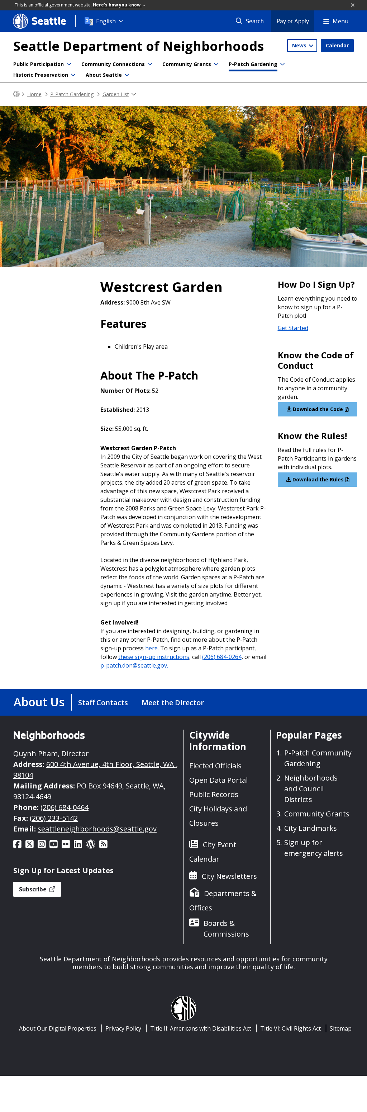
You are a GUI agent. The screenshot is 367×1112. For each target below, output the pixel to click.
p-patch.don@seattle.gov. (134, 665)
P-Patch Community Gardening (318, 758)
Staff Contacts (103, 702)
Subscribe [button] (33, 889)
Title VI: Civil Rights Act (290, 1028)
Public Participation (38, 64)
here (151, 648)
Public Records (213, 794)
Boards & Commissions (226, 928)
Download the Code (317, 409)
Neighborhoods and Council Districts (311, 788)
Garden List (116, 93)
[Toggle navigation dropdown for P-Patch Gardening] (282, 64)
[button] (353, 5)
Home (34, 93)
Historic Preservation (40, 74)
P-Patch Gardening (253, 64)
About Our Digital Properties (57, 1028)
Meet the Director (173, 702)
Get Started (293, 328)
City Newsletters (229, 876)
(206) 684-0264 (222, 657)
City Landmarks (310, 828)
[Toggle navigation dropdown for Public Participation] (68, 64)
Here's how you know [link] (117, 5)
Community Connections (113, 64)
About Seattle (104, 74)
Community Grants (186, 64)
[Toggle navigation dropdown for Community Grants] (216, 64)
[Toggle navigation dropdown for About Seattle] (126, 75)
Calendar (337, 45)
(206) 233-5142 (54, 818)
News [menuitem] (300, 45)
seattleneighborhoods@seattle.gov (97, 829)
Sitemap (341, 1028)
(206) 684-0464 (64, 807)
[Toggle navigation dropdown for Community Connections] (149, 64)
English (106, 21)
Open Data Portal (218, 780)
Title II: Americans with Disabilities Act (200, 1028)
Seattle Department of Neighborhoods (138, 46)
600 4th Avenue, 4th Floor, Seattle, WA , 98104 (95, 769)
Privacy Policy (123, 1028)
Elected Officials (215, 766)
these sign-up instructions (153, 657)
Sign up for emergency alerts (313, 848)
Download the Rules (317, 479)
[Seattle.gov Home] (16, 94)
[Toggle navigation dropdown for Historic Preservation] (73, 75)
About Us (39, 702)
